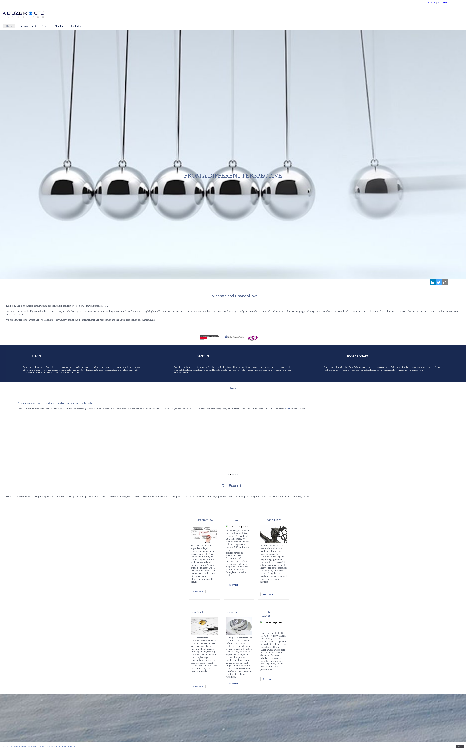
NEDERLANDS (443, 2)
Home (9, 26)
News (45, 26)
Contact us (76, 26)
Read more (198, 591)
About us (59, 26)
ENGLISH (432, 2)
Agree (459, 746)
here (176, 403)
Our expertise (28, 26)
